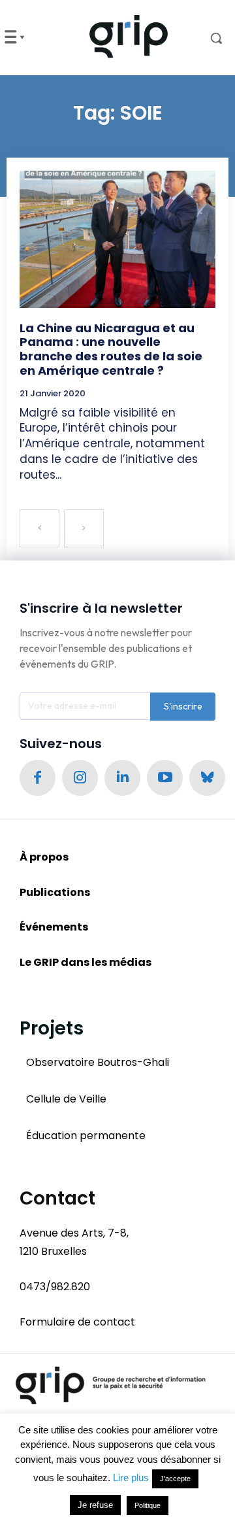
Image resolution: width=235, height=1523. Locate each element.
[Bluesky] (207, 778)
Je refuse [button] (95, 1505)
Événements (54, 926)
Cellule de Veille (66, 1098)
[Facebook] (37, 778)
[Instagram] (80, 778)
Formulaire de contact (77, 1321)
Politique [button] (147, 1505)
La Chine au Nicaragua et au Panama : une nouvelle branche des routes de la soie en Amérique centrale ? (111, 349)
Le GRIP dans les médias (85, 962)
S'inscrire (183, 706)
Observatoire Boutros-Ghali (97, 1062)
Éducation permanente (86, 1135)
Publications (55, 892)
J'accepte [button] (175, 1478)
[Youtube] (165, 778)
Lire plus (131, 1477)
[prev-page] (39, 528)
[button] (208, 38)
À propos (44, 856)
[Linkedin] (122, 778)
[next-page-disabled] (84, 528)
